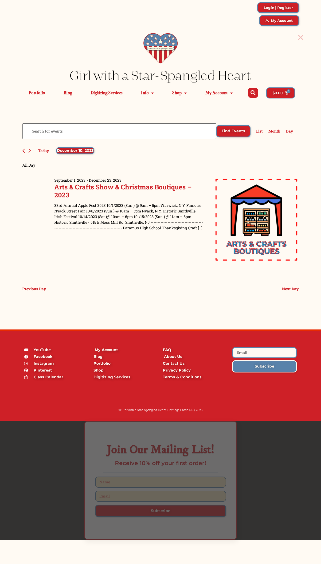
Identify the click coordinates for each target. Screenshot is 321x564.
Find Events (233, 131)
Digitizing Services (106, 93)
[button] (253, 92)
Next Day (290, 288)
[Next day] (29, 151)
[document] (160, 480)
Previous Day (34, 288)
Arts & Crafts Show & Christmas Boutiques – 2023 (123, 191)
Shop (177, 93)
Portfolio (37, 93)
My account (216, 93)
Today (43, 150)
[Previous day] (23, 151)
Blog (67, 93)
